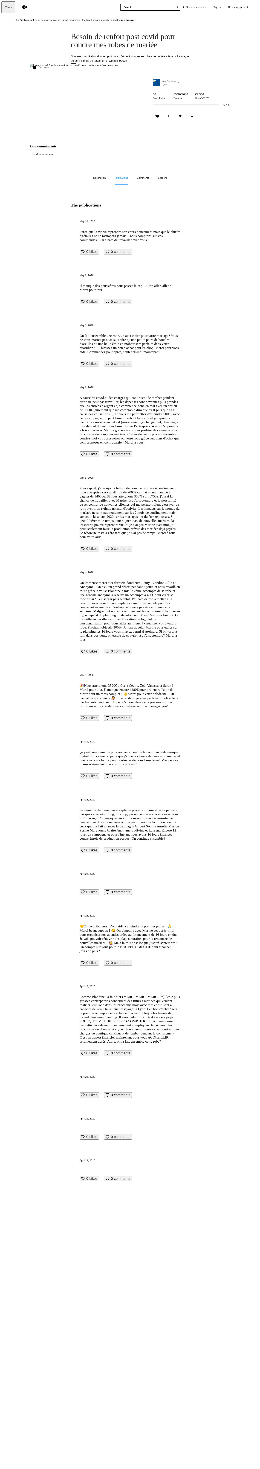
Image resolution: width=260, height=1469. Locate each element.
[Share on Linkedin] (191, 116)
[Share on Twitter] (180, 116)
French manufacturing (42, 154)
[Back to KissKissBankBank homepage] (22, 7)
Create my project (238, 7)
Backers (162, 177)
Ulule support (127, 20)
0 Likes (91, 252)
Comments (143, 177)
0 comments (120, 252)
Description (99, 177)
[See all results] (177, 7)
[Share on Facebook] (168, 116)
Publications (121, 177)
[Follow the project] (157, 116)
